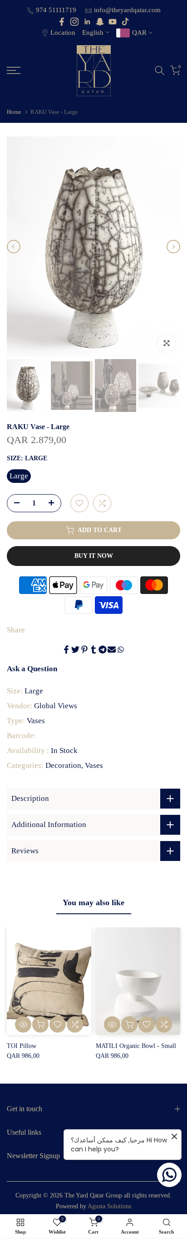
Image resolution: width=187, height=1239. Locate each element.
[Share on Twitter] (75, 649)
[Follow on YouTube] (112, 21)
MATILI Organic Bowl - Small (136, 1046)
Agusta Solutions (109, 1206)
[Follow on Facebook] (62, 21)
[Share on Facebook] (66, 649)
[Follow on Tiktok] (125, 21)
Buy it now (93, 555)
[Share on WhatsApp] (121, 649)
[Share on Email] (112, 649)
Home (14, 111)
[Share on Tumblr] (93, 649)
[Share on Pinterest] (84, 649)
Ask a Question (32, 668)
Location (62, 32)
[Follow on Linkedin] (87, 21)
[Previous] (13, 246)
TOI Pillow (21, 1046)
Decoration (63, 765)
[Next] (173, 246)
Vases (36, 720)
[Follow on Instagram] (74, 21)
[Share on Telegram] (102, 649)
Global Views (55, 705)
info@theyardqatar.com (127, 10)
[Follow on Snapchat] (100, 21)
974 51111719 (57, 10)
